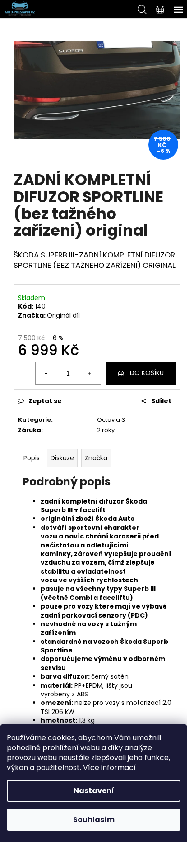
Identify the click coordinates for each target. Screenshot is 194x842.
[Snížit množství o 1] (46, 373)
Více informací (109, 767)
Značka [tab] (96, 457)
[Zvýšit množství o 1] (90, 373)
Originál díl (63, 315)
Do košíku (147, 372)
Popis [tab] (31, 457)
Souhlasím (94, 819)
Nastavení (94, 790)
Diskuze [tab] (62, 457)
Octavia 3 (111, 419)
